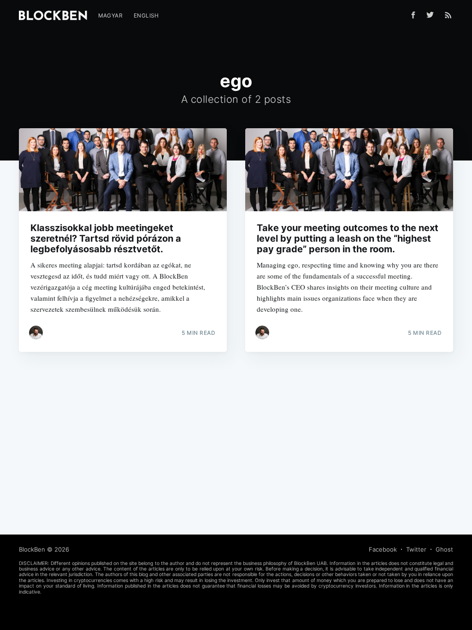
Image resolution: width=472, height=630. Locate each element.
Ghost (444, 549)
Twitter (416, 549)
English (146, 15)
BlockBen (32, 549)
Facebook (383, 549)
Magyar (110, 15)
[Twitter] (432, 15)
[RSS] (448, 14)
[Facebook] (413, 15)
